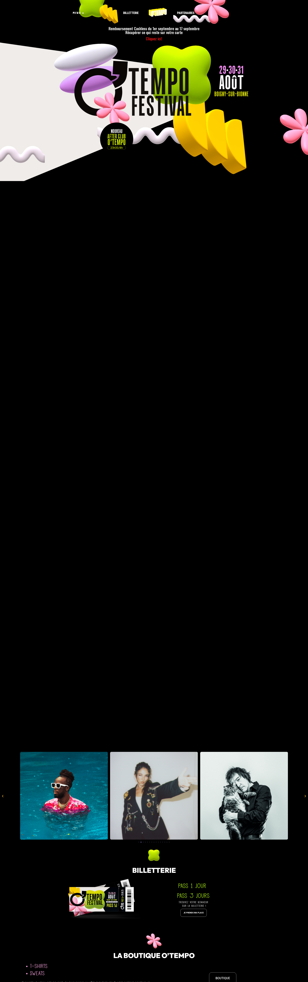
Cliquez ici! (154, 38)
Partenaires (185, 13)
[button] (2, 796)
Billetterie (131, 13)
